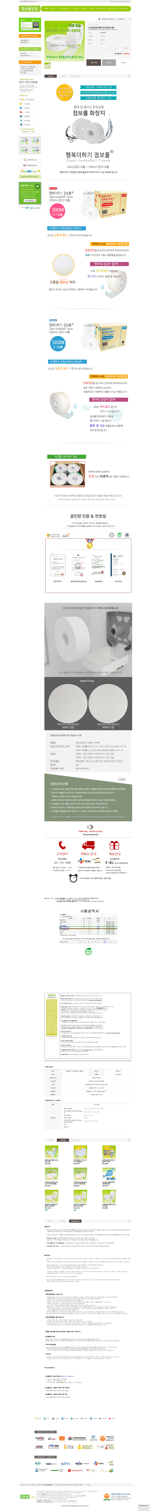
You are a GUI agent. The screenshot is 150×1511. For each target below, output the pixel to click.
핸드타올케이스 (26, 55)
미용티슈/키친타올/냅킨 (28, 66)
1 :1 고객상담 (57, 1485)
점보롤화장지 (25, 40)
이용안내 (33, 1485)
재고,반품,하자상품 (27, 71)
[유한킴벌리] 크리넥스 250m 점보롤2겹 (80, 1160)
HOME (112, 1)
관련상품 (63, 76)
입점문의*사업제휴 (66, 1485)
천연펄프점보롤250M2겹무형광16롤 (108, 1183)
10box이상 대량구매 (27, 69)
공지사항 (127, 1)
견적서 (91, 8)
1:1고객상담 (74, 8)
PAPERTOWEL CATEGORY (30, 49)
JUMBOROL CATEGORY (29, 36)
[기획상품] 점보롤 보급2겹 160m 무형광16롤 (51, 1183)
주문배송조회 (101, 8)
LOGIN (116, 1)
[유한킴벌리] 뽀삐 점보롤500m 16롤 (108, 1160)
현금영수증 (124, 8)
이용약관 (39, 1485)
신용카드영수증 (113, 8)
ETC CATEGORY (26, 62)
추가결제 (23, 73)
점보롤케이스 (25, 42)
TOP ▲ (88, 1485)
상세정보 (50, 1140)
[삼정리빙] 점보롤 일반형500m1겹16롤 (51, 1205)
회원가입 (121, 1)
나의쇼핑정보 (63, 8)
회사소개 (27, 1485)
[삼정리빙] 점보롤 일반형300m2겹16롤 (80, 1205)
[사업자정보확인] (81, 1496)
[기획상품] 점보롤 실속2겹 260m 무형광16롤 (80, 1183)
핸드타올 (23, 53)
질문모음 (84, 8)
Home (21, 1485)
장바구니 (54, 8)
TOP (128, 76)
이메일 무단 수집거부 (77, 1485)
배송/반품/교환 (75, 76)
